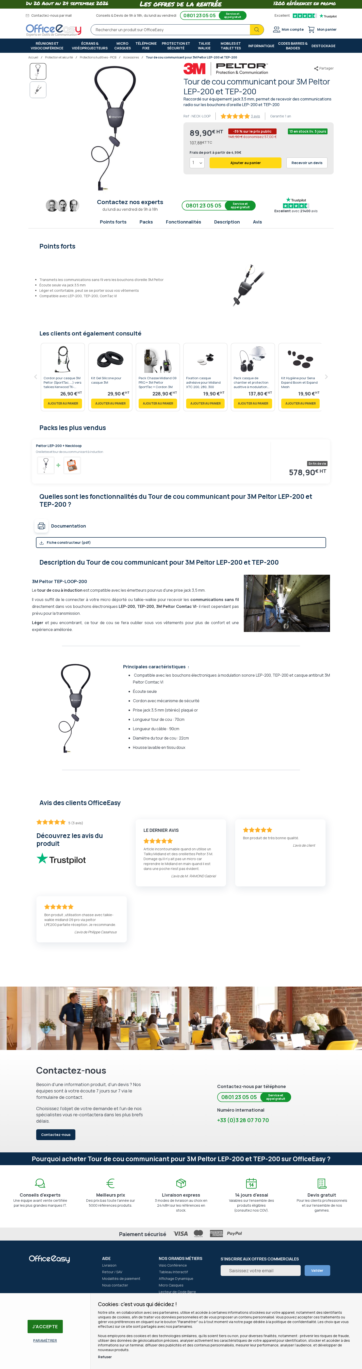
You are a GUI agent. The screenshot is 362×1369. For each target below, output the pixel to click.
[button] (38, 90)
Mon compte (293, 29)
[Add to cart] (63, 403)
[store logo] (53, 30)
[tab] (181, 245)
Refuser (105, 1357)
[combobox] (177, 29)
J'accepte (45, 1326)
